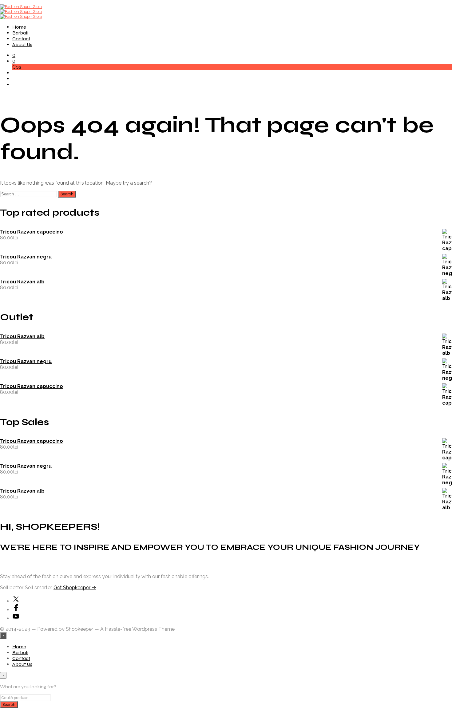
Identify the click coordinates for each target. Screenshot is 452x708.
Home (19, 27)
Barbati (20, 33)
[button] (13, 55)
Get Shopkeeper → (75, 587)
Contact (21, 39)
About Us (22, 44)
